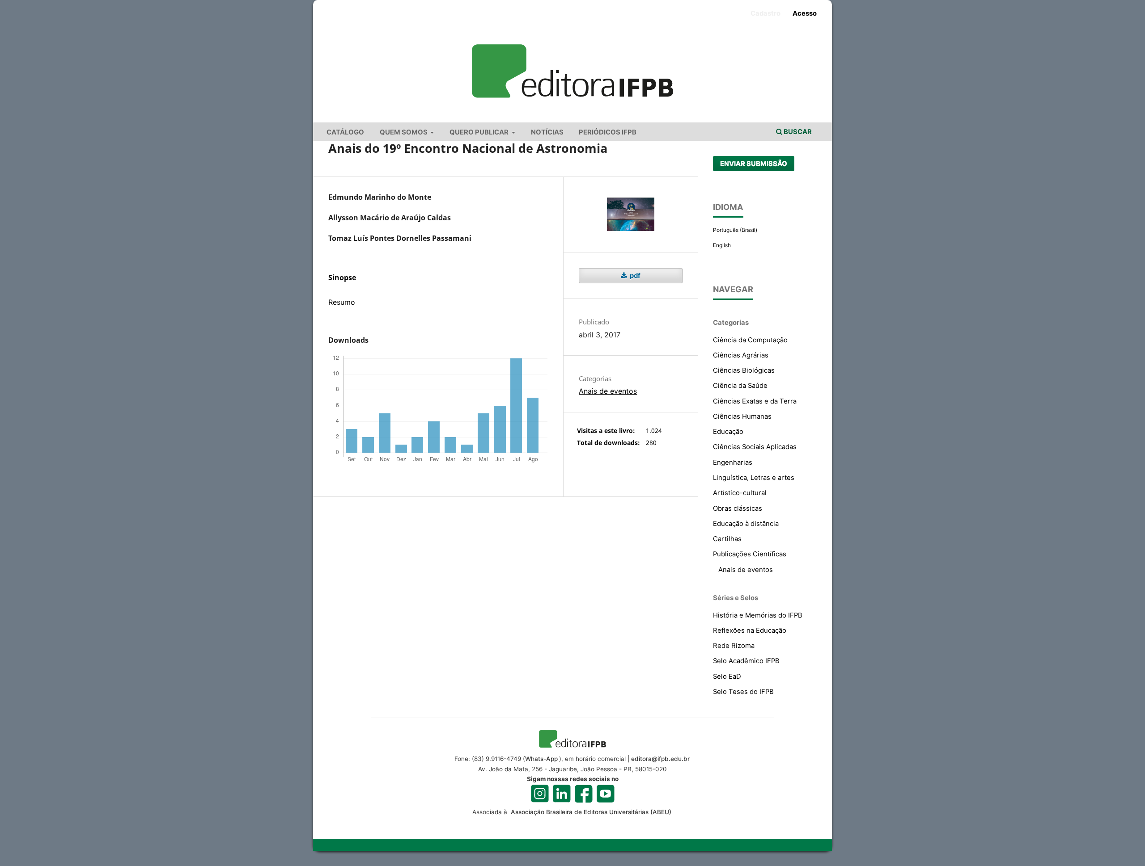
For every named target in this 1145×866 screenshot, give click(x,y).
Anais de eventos (608, 391)
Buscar (797, 132)
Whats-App (541, 758)
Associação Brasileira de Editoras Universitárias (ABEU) (590, 812)
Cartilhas (727, 539)
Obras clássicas (737, 508)
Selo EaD (727, 677)
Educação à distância (746, 524)
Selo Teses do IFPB (743, 692)
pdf (634, 276)
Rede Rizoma (734, 646)
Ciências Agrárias (740, 355)
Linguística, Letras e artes (753, 478)
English (722, 245)
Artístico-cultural (740, 493)
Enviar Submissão (753, 164)
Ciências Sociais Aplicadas (755, 447)
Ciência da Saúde (740, 386)
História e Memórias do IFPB (757, 615)
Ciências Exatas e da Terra (755, 401)
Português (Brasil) (735, 230)
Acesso (805, 13)
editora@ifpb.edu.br (660, 758)
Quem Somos (404, 132)
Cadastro (765, 13)
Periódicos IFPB (607, 132)
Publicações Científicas (749, 554)
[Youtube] (606, 794)
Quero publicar (480, 132)
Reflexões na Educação (749, 630)
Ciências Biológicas (744, 370)
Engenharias (732, 462)
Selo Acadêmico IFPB (746, 661)
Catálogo (345, 132)
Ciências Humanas (742, 416)
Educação (728, 432)
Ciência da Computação (750, 340)
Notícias (547, 132)
